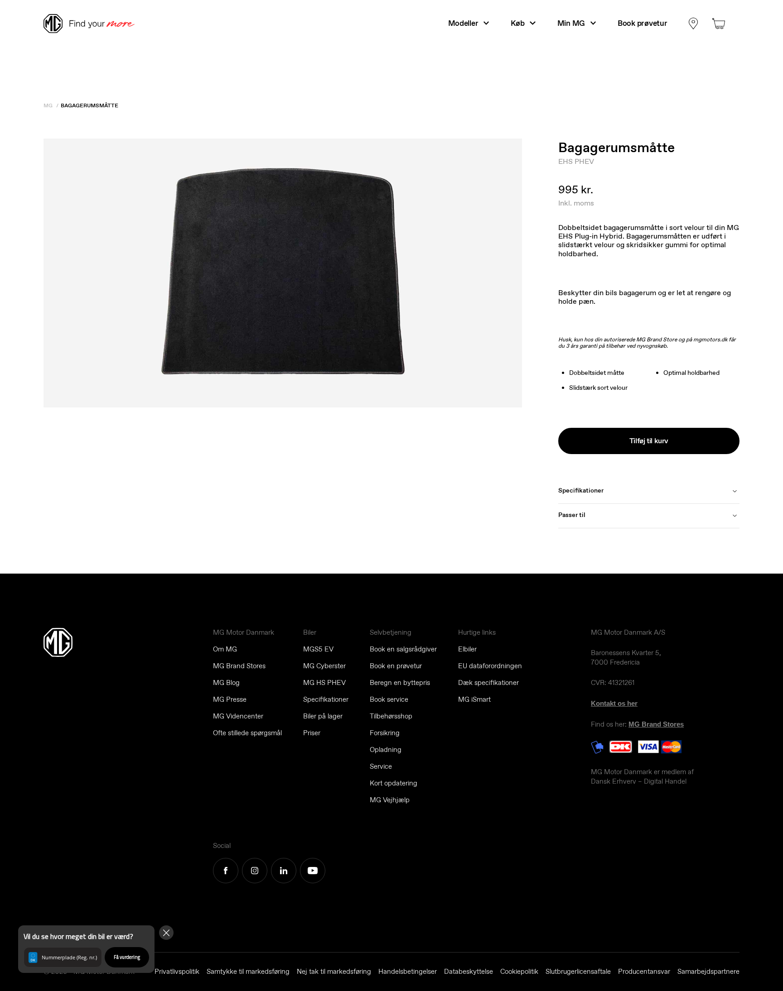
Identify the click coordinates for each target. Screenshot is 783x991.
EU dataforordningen (490, 665)
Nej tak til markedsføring (334, 971)
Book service (389, 699)
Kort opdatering (393, 783)
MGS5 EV (318, 649)
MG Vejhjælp (390, 799)
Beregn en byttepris (400, 682)
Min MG (571, 23)
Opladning (385, 749)
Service (381, 766)
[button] (86, 949)
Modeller (463, 23)
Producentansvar (644, 971)
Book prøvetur (642, 23)
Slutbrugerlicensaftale (578, 971)
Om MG (225, 649)
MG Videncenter (238, 716)
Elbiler (467, 649)
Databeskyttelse (468, 971)
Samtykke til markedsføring (248, 971)
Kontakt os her (614, 703)
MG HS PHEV (324, 682)
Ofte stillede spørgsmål (247, 732)
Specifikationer (325, 699)
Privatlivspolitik (177, 971)
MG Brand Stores (239, 665)
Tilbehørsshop (391, 716)
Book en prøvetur (396, 665)
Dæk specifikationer (488, 682)
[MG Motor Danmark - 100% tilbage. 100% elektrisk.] (93, 23)
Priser (311, 732)
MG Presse (229, 699)
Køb (517, 23)
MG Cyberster (324, 665)
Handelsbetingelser (407, 971)
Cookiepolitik (519, 971)
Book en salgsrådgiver (403, 649)
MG (48, 105)
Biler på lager (323, 716)
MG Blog (226, 682)
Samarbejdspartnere (708, 971)
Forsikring (385, 732)
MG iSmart (474, 699)
